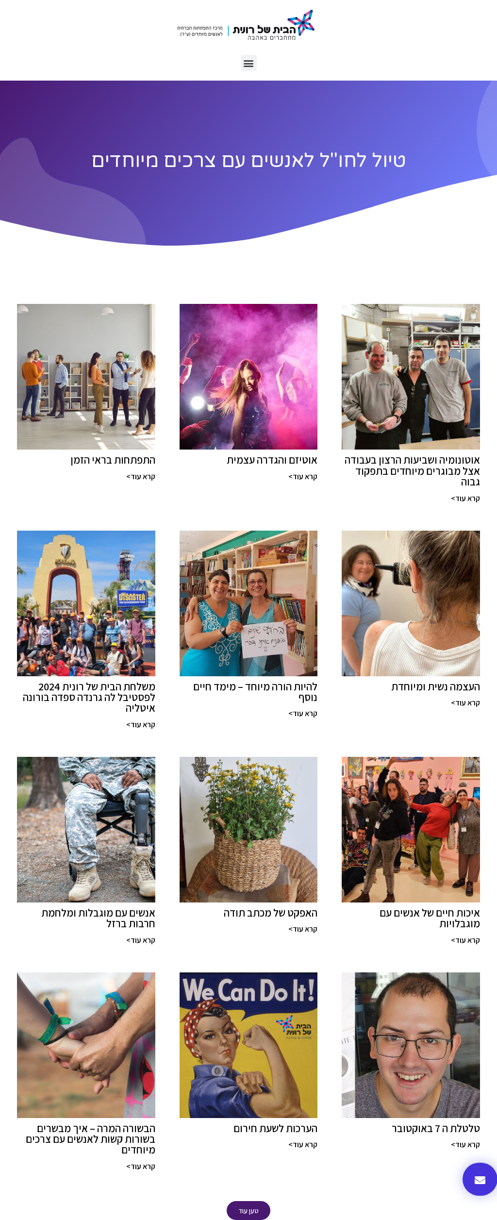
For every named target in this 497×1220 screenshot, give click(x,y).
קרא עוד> (465, 498)
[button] (249, 63)
